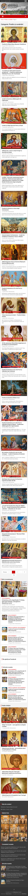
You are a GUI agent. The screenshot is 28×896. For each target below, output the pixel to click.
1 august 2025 (5, 75)
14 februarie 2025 (5, 563)
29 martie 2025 (5, 372)
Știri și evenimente (7, 579)
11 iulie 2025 (4, 127)
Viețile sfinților (6, 705)
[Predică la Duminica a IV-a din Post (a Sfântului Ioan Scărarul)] (14, 360)
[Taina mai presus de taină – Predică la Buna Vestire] (14, 305)
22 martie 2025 (5, 399)
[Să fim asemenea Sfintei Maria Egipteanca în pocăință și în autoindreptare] (14, 333)
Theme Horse (9, 893)
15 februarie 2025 (5, 537)
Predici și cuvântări (6, 41)
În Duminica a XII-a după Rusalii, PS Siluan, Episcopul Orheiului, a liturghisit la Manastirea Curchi (13, 601)
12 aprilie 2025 (5, 291)
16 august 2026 (11, 653)
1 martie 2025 (5, 482)
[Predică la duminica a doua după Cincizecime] (14, 199)
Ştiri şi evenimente (16, 41)
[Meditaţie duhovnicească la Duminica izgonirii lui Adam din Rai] (14, 469)
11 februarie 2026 (5, 728)
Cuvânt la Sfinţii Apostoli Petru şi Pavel (12, 125)
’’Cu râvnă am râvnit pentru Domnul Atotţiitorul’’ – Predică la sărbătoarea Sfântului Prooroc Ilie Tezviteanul (12, 72)
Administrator (11, 45)
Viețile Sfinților (15, 721)
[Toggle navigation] (2, 16)
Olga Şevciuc (3, 858)
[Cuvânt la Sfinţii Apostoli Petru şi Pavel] (14, 116)
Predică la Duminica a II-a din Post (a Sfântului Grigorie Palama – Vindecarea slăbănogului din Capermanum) (12, 424)
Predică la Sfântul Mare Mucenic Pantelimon (14, 44)
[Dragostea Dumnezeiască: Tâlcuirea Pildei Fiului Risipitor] (14, 524)
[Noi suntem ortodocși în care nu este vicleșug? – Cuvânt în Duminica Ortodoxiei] (14, 443)
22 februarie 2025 (5, 510)
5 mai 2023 (4, 774)
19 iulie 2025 (4, 102)
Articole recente (8, 667)
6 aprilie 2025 (4, 318)
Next (14, 575)
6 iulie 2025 (4, 153)
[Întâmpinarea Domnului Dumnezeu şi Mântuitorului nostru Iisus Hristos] (14, 551)
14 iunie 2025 (4, 238)
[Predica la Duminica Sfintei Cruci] (14, 388)
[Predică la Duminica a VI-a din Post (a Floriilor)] (14, 279)
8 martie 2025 (5, 455)
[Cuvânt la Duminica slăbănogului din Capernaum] (14, 89)
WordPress (24, 893)
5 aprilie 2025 (4, 346)
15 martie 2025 (5, 427)
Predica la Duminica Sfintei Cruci (11, 397)
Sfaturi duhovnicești (17, 338)
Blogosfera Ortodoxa (5, 854)
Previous (5, 572)
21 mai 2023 (4, 751)
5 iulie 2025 (4, 183)
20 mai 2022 (4, 796)
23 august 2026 (5, 604)
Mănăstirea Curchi (17, 892)
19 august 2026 (11, 623)
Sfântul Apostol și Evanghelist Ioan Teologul (14, 795)
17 (24, 572)
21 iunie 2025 (4, 211)
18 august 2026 (11, 631)
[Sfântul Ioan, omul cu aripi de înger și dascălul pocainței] (14, 141)
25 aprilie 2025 (5, 264)
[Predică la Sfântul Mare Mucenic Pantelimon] (14, 34)
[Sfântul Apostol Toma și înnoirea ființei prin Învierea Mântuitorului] (14, 252)
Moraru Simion (4, 851)
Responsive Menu (25, 1)
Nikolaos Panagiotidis (5, 847)
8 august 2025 (5, 45)
